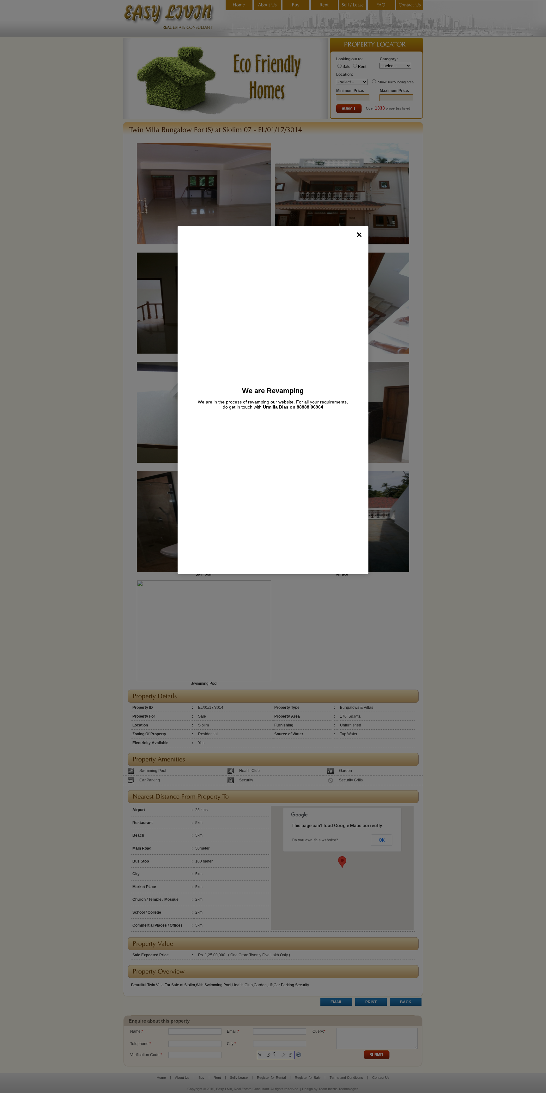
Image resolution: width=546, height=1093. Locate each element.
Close (359, 234)
